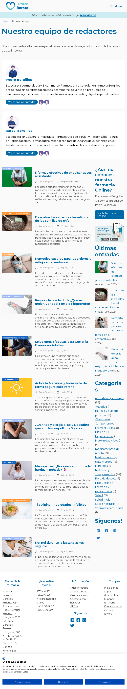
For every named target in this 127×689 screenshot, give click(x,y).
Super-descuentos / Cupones (111, 595)
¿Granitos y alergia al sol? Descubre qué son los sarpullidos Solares (62, 426)
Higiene (100, 432)
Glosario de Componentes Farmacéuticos (105, 423)
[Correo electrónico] (46, 102)
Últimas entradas (80, 591)
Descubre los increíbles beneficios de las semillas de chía (61, 218)
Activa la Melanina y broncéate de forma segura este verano (61, 384)
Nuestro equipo (79, 587)
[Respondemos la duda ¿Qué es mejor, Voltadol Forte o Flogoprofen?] (101, 353)
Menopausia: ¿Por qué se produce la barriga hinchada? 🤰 (63, 467)
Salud (99, 495)
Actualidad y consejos (109, 398)
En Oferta (109, 602)
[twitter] (99, 538)
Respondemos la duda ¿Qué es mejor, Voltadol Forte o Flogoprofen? (63, 302)
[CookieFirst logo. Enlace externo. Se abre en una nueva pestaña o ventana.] (3, 658)
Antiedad (101, 406)
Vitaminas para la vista (109, 508)
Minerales (101, 465)
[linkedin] (115, 531)
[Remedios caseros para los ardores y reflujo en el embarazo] (101, 322)
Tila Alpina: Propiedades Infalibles (60, 504)
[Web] (41, 102)
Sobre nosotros (105, 503)
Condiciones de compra (113, 608)
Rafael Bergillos (19, 131)
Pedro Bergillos (19, 80)
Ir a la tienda (111, 587)
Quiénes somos (79, 595)
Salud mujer (103, 499)
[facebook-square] (107, 531)
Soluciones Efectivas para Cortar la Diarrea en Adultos (61, 343)
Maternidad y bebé (107, 440)
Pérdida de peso (106, 478)
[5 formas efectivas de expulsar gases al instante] (101, 267)
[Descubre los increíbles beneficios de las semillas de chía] (101, 294)
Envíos (108, 613)
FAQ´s (74, 606)
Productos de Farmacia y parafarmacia (104, 487)
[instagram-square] (99, 531)
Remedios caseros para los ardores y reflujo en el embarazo (63, 260)
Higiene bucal (104, 436)
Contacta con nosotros (78, 601)
